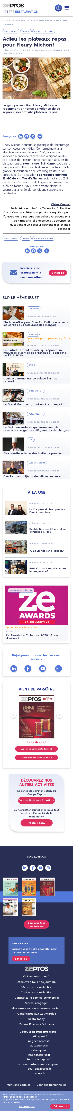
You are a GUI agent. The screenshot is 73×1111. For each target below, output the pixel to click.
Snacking (33, 334)
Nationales (34, 308)
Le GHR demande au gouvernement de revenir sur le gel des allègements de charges (36, 428)
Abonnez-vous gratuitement (36, 748)
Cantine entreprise (43, 31)
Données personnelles (51, 1085)
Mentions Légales (18, 1085)
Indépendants (36, 390)
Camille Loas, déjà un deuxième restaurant (33, 476)
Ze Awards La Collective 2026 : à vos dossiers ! (32, 637)
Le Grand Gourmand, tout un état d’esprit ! (33, 404)
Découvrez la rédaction (36, 987)
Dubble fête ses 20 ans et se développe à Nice (47, 530)
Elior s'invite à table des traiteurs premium (33, 453)
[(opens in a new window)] (40, 136)
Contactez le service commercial (36, 998)
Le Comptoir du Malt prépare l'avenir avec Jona (47, 511)
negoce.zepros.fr (39, 1041)
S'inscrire (58, 273)
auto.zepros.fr (39, 1046)
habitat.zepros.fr (39, 1055)
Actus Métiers (36, 413)
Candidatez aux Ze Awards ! (36, 1014)
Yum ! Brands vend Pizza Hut (46, 551)
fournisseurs (10, 20)
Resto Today (36, 823)
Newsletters (58, 8)
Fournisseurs (10, 31)
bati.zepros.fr (39, 1036)
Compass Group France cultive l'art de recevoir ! (30, 380)
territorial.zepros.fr (39, 1059)
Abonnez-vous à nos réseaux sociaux (36, 1008)
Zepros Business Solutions (36, 800)
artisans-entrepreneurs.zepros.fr (39, 1064)
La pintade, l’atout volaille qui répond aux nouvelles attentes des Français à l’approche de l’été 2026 (34, 353)
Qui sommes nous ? (36, 977)
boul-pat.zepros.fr (39, 1069)
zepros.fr (39, 1073)
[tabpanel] (36, 716)
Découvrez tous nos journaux (36, 757)
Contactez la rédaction (36, 992)
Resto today (36, 1019)
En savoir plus (27, 1106)
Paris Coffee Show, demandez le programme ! (47, 570)
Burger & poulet (37, 462)
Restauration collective (21, 590)
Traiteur (26, 31)
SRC (31, 365)
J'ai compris (60, 1106)
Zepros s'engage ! (36, 1003)
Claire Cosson (15, 53)
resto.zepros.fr (39, 1050)
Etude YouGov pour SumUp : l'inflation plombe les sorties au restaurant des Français (35, 323)
